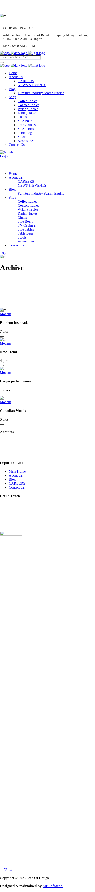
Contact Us (17, 487)
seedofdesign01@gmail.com (26, 516)
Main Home (17, 471)
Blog (12, 479)
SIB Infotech (53, 886)
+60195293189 (17, 525)
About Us (16, 475)
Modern (5, 314)
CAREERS (17, 483)
